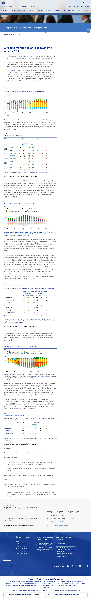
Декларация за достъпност (64, 553)
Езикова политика (62, 556)
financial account (19, 70)
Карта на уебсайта (7, 560)
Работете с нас (20, 543)
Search (83, 3)
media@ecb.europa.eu (60, 525)
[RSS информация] (88, 566)
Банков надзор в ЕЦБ (82, 10)
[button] (86, 3)
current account (27, 56)
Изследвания (57, 10)
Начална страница (6, 13)
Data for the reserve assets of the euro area (21, 444)
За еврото (48, 10)
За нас (17, 541)
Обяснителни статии (22, 546)
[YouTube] (80, 566)
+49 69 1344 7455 (58, 522)
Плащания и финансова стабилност (26, 10)
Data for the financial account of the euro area (22, 326)
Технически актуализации (44, 547)
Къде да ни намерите (22, 553)
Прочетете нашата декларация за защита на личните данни (30, 590)
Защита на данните (62, 543)
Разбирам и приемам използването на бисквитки (24, 594)
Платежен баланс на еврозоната (53, 13)
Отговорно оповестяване (44, 549)
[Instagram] (76, 566)
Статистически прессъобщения (35, 13)
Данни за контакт (21, 551)
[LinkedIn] (72, 566)
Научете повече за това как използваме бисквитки (65, 590)
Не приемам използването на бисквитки (66, 594)
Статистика (40, 10)
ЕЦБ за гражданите (78, 6)
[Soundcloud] (84, 566)
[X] (68, 566)
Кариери (87, 6)
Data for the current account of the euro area (22, 176)
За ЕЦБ (70, 6)
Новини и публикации (69, 10)
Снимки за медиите (22, 548)
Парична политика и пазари (8, 10)
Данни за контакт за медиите (16, 525)
